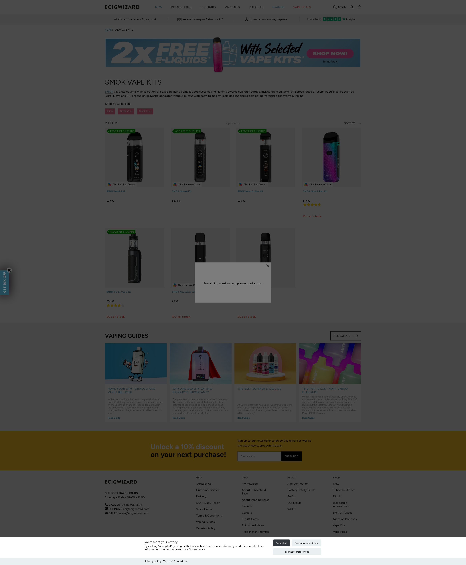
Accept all (281, 542)
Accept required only (306, 542)
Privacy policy (153, 561)
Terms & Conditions (175, 561)
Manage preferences (297, 551)
